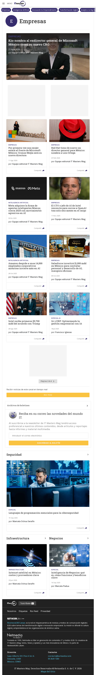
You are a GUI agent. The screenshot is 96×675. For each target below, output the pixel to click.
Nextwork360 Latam (16, 623)
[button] (7, 3)
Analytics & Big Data (78, 10)
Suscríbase (48, 443)
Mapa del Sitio (48, 671)
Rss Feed (34, 611)
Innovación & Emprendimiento (33, 10)
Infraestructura (17, 538)
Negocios (56, 538)
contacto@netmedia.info (59, 656)
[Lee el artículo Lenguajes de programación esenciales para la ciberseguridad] (48, 495)
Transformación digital (58, 10)
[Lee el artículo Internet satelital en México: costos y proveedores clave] (27, 570)
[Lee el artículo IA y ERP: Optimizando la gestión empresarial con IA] (69, 317)
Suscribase (25, 603)
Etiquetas (23, 611)
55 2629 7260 (53, 658)
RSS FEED (48, 395)
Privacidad (45, 611)
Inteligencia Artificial (10, 10)
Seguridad (14, 455)
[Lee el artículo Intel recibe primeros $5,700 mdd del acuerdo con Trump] (26, 317)
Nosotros (11, 611)
